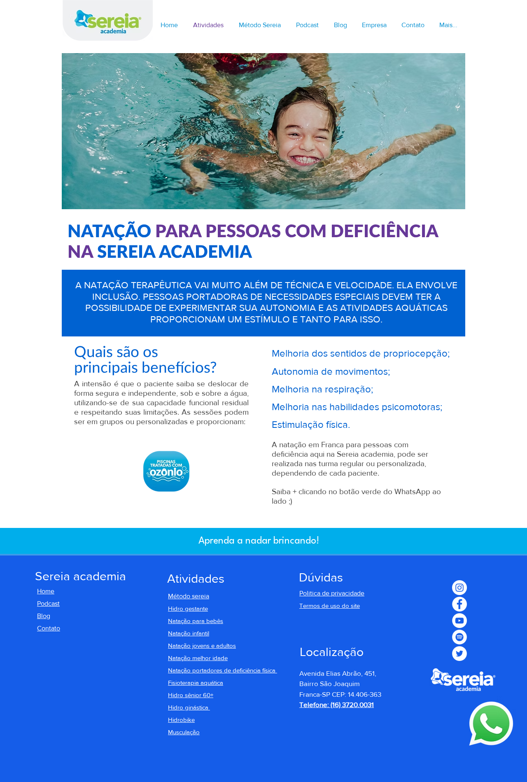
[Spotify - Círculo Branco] (459, 637)
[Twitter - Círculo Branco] (459, 653)
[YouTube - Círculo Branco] (459, 620)
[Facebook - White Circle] (459, 604)
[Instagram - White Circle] (459, 587)
